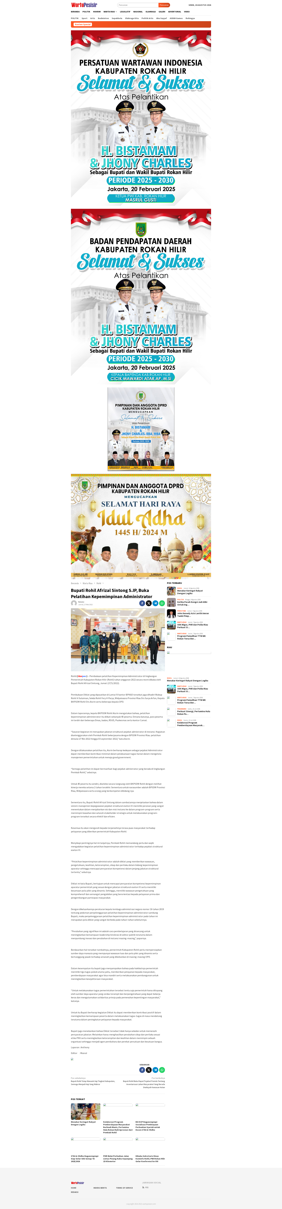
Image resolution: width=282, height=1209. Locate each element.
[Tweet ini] (149, 603)
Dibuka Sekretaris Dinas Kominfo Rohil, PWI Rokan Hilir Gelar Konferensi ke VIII (150, 1159)
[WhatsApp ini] (162, 603)
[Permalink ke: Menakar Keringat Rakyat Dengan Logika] (85, 1111)
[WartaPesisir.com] (84, 4)
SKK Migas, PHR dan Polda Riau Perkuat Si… (192, 626)
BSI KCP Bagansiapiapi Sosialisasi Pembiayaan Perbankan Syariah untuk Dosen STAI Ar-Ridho (148, 1126)
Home (73, 1188)
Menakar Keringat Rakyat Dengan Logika (83, 1123)
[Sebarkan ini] (142, 603)
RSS (146, 1187)
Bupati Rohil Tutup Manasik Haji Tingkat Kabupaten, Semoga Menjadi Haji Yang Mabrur (93, 1081)
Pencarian (164, 5)
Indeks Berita (100, 1188)
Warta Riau (181, 622)
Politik (180, 600)
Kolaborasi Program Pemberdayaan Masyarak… (190, 724)
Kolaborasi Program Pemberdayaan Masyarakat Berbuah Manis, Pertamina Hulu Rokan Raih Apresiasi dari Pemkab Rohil (118, 1127)
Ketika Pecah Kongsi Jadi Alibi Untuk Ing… (192, 603)
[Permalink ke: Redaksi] (74, 603)
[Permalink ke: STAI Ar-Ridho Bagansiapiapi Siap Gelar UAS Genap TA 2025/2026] (85, 1145)
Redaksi (74, 1192)
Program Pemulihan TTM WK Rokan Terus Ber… (191, 637)
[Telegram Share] (155, 603)
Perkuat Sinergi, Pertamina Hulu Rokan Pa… (193, 713)
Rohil (179, 588)
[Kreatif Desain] (72, 1058)
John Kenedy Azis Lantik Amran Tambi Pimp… (193, 615)
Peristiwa (181, 611)
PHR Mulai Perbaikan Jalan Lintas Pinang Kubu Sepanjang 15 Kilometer (118, 1159)
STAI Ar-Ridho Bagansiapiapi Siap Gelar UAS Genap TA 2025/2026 (84, 1159)
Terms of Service (124, 1188)
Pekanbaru (181, 709)
